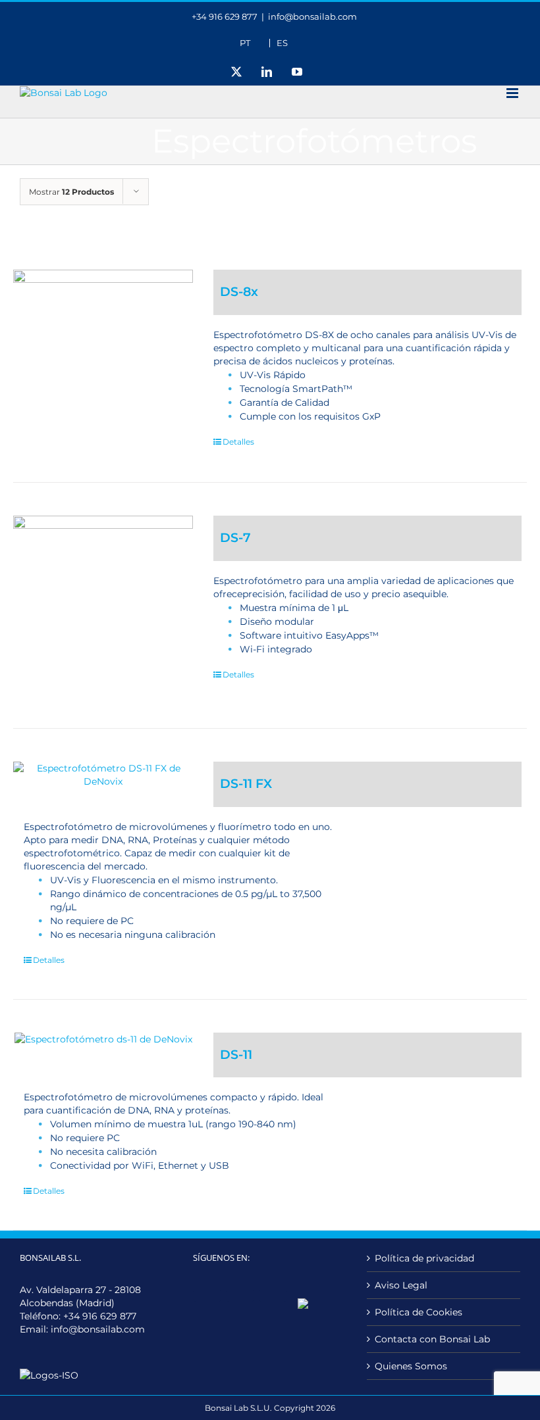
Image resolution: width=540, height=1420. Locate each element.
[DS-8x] (103, 359)
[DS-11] (103, 1039)
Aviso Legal (401, 1285)
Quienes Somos (411, 1366)
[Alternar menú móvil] (513, 93)
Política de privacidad (424, 1258)
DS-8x (239, 291)
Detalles (238, 442)
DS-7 (235, 537)
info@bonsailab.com (312, 16)
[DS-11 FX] (103, 775)
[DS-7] (103, 605)
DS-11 (236, 1054)
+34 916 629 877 (99, 1316)
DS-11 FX (246, 783)
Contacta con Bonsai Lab (432, 1339)
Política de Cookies (418, 1312)
